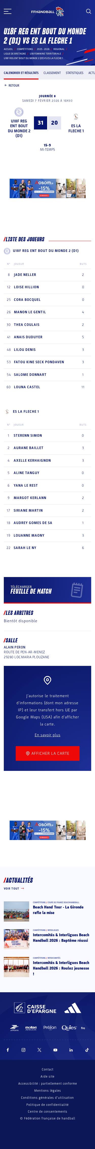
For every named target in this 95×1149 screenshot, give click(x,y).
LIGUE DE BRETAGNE (15, 53)
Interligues (53, 930)
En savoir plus (48, 735)
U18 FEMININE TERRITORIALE (45, 53)
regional (59, 49)
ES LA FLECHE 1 (76, 128)
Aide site (47, 1077)
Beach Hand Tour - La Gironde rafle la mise (58, 910)
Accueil (8, 49)
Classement (52, 73)
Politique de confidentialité (47, 1105)
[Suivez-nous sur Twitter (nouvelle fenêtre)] (39, 1050)
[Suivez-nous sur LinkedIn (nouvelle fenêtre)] (71, 1050)
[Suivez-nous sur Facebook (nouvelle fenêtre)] (8, 1050)
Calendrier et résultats (21, 73)
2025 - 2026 (43, 49)
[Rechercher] (88, 11)
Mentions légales (47, 1091)
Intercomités (54, 958)
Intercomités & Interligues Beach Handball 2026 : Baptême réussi (61, 937)
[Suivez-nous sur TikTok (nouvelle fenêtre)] (87, 1050)
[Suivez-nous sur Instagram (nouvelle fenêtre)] (24, 1050)
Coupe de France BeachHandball (63, 902)
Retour (14, 85)
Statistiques (74, 73)
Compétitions (25, 49)
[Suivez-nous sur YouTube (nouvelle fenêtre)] (55, 1050)
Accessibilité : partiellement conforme (47, 1084)
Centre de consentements (47, 1112)
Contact (47, 1069)
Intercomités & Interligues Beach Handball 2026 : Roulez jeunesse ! (61, 968)
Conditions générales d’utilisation (47, 1098)
